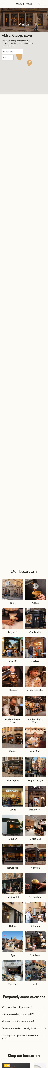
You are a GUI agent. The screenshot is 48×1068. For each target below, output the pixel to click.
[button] (29, 63)
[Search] (39, 4)
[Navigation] (2, 4)
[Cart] (45, 4)
